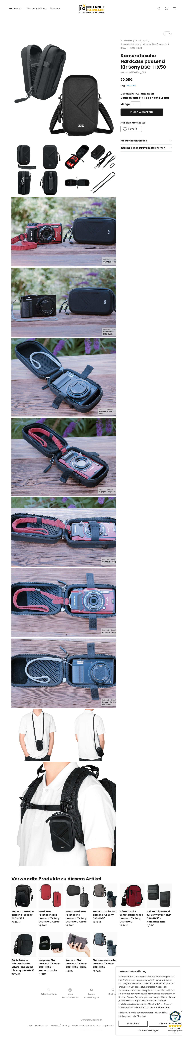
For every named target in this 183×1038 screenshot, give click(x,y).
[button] (91, 8)
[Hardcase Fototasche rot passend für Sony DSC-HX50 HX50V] (51, 896)
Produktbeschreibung (134, 140)
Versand (131, 85)
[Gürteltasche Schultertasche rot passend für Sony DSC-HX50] (132, 896)
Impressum (108, 1025)
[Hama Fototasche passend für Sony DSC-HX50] (23, 896)
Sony (123, 48)
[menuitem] (165, 34)
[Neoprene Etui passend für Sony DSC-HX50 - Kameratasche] (51, 944)
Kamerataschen (130, 44)
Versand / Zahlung (60, 1025)
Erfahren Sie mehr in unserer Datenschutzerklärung (144, 1012)
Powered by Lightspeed (91, 1030)
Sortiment (15, 8)
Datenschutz (41, 1025)
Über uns (55, 8)
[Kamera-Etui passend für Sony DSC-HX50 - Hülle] (78, 944)
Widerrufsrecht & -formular (86, 1025)
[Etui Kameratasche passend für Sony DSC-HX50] (105, 944)
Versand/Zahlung (36, 8)
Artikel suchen (49, 994)
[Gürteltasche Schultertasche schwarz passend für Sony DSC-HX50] (23, 944)
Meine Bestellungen (91, 995)
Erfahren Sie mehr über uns (132, 1016)
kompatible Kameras (155, 44)
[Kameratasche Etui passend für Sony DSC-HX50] (105, 896)
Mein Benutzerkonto (70, 995)
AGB (30, 1025)
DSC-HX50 (136, 48)
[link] (148, 1029)
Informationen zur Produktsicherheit (143, 147)
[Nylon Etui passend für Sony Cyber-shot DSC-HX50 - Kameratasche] (159, 896)
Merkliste (113, 994)
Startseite (126, 40)
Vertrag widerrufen (91, 1019)
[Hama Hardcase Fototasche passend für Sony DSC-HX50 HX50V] (78, 896)
